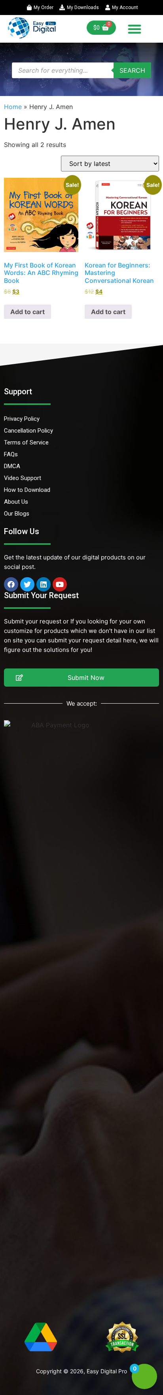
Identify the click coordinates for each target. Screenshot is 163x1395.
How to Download (27, 489)
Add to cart (27, 312)
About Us (16, 501)
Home (13, 107)
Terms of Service (26, 442)
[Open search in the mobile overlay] (81, 70)
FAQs (11, 454)
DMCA (12, 466)
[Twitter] (27, 584)
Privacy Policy (22, 418)
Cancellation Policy (28, 430)
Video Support (22, 478)
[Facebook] (11, 584)
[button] (134, 29)
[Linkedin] (43, 584)
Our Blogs (16, 513)
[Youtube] (60, 584)
